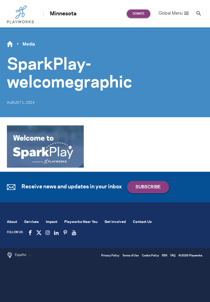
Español (21, 254)
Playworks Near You (81, 222)
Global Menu (171, 13)
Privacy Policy (110, 256)
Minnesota (63, 13)
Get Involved (115, 222)
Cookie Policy (150, 256)
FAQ (172, 256)
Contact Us (142, 222)
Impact (51, 222)
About (12, 222)
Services (31, 222)
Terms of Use (130, 256)
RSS (164, 256)
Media (29, 44)
